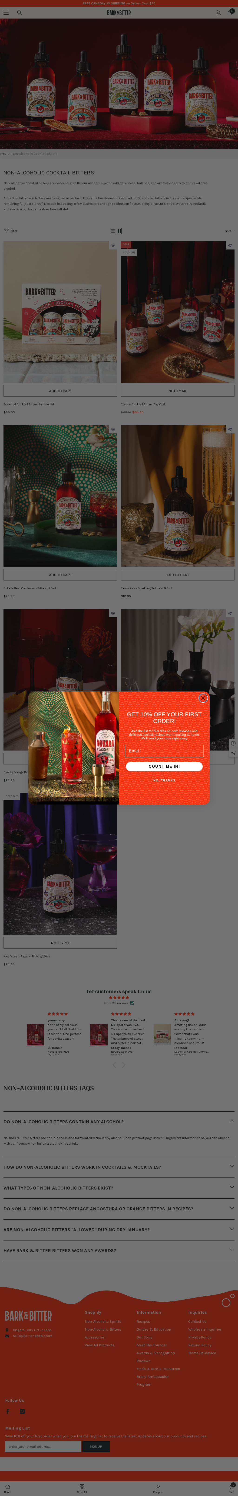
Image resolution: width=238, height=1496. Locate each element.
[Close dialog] (203, 698)
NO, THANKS (164, 780)
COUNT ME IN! (164, 766)
